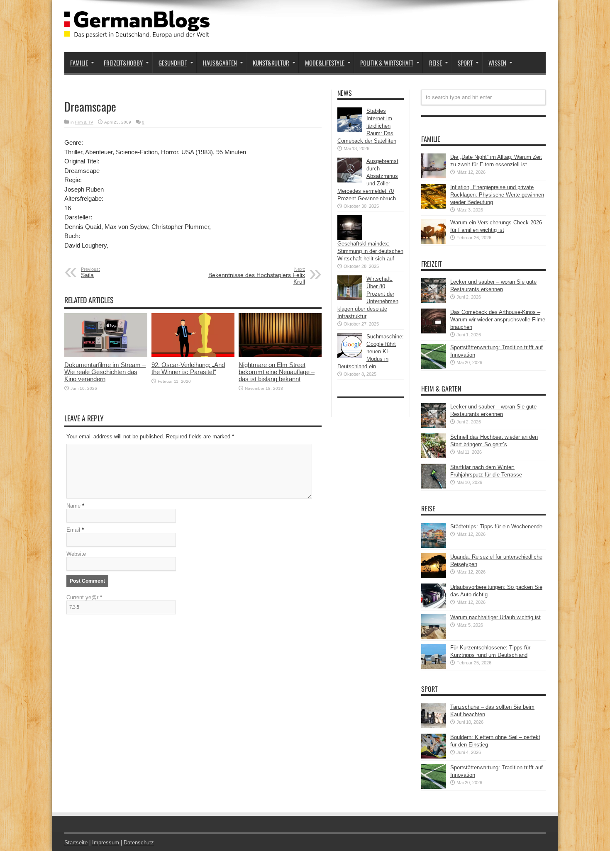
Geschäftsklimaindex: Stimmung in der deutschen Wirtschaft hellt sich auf (370, 251)
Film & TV (84, 122)
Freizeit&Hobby (123, 62)
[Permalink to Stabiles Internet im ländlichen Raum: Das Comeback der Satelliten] (349, 130)
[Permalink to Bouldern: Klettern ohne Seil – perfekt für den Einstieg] (433, 757)
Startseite (76, 842)
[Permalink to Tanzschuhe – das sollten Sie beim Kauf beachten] (433, 726)
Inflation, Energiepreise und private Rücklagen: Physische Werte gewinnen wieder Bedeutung (497, 194)
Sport (465, 62)
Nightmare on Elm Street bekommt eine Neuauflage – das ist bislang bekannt (277, 371)
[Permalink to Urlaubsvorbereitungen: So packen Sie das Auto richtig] (433, 606)
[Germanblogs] (137, 31)
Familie (79, 62)
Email (73, 530)
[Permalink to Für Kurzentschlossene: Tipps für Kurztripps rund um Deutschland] (433, 667)
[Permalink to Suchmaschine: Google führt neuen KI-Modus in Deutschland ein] (349, 356)
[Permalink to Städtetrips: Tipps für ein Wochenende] (433, 546)
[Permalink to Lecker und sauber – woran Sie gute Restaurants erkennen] (433, 301)
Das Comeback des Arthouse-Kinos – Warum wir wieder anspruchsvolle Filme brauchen (497, 319)
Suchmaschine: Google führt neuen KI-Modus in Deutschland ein (370, 351)
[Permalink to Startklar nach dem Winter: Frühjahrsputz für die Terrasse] (433, 487)
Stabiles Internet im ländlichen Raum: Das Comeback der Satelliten (366, 126)
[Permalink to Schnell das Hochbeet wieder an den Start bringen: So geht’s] (433, 456)
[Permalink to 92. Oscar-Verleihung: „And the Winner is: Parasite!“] (192, 355)
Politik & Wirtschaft (386, 62)
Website (76, 554)
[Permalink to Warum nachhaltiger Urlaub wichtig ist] (433, 637)
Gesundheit (173, 62)
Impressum (105, 842)
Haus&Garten (220, 62)
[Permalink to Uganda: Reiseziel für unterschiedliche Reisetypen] (433, 576)
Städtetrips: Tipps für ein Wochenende (496, 526)
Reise (435, 62)
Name (73, 506)
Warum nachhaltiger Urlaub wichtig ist (495, 617)
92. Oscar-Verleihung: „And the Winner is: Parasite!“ (188, 368)
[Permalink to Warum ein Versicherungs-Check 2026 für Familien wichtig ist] (433, 242)
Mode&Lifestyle (324, 62)
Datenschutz (139, 842)
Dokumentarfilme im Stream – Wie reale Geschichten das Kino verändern (105, 371)
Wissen (497, 62)
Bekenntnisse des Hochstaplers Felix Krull (256, 276)
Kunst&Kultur (271, 62)
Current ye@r (84, 597)
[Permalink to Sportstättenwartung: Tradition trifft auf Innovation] (433, 367)
